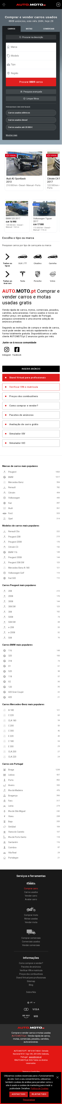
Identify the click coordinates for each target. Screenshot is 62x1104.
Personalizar (29, 1100)
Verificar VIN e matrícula (23, 387)
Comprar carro (31, 888)
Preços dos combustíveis (23, 396)
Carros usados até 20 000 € (20, 127)
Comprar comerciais (31, 938)
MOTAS (29, 29)
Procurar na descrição (32, 37)
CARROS (11, 29)
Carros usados (31, 892)
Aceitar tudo (18, 1094)
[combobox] (32, 47)
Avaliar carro (31, 899)
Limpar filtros (32, 98)
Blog (31, 985)
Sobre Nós (31, 992)
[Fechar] (57, 1076)
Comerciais (48, 29)
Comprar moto (31, 915)
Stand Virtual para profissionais (27, 377)
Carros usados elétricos (19, 113)
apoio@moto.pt (35, 1057)
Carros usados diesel (17, 120)
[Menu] (4, 5)
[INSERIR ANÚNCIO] (58, 5)
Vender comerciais (31, 945)
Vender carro (31, 896)
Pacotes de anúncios (21, 415)
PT (31, 1003)
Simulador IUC (17, 443)
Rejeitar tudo (39, 1094)
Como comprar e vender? (23, 405)
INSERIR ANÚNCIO (31, 368)
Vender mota (31, 922)
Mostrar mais (11, 135)
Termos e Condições (31, 1072)
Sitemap (31, 981)
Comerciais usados (31, 941)
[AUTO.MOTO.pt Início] (31, 4)
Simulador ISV (17, 433)
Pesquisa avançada (32, 91)
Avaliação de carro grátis (23, 424)
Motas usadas (31, 918)
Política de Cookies (39, 1088)
